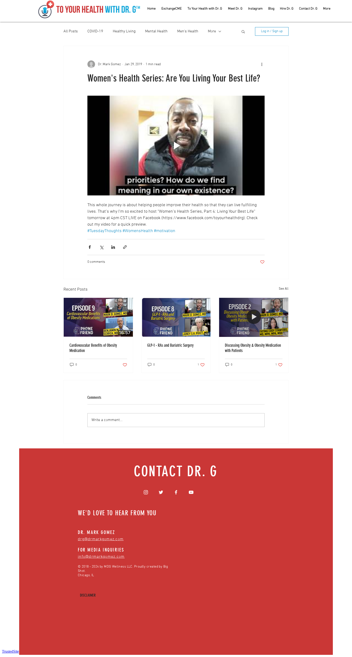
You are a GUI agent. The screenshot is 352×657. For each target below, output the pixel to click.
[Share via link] (125, 247)
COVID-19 (95, 31)
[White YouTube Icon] (191, 492)
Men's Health (187, 31)
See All (284, 289)
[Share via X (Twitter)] (101, 247)
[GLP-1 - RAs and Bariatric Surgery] (176, 317)
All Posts (70, 31)
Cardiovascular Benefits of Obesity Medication (93, 348)
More (212, 31)
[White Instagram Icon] (146, 492)
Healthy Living (124, 31)
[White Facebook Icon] (176, 492)
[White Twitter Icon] (161, 492)
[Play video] (176, 145)
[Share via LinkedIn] (113, 247)
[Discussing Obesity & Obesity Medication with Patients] (253, 317)
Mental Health (156, 31)
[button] (243, 31)
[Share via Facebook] (89, 247)
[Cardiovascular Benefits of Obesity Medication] (98, 317)
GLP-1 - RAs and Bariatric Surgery (170, 345)
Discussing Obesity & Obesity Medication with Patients (253, 348)
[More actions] (262, 64)
